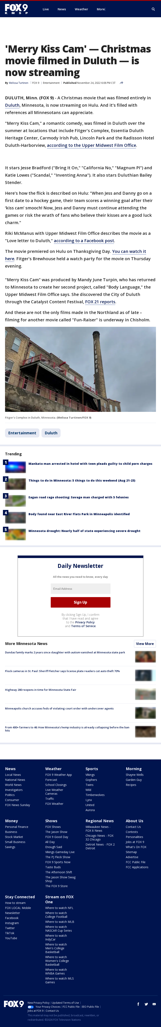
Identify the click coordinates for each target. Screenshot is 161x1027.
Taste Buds (53, 867)
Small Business (15, 842)
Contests (132, 832)
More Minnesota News (26, 643)
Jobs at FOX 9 (135, 842)
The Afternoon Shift (58, 872)
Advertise (132, 857)
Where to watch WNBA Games (56, 971)
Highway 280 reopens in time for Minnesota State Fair (40, 690)
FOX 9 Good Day (56, 837)
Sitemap (131, 852)
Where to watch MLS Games (59, 980)
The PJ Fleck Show (57, 857)
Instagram (12, 923)
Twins (89, 785)
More (101, 9)
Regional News (100, 820)
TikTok (9, 933)
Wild (88, 790)
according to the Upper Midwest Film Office (91, 145)
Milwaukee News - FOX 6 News (98, 829)
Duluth (12, 105)
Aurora (90, 810)
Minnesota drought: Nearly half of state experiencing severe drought (84, 531)
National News (15, 780)
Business (11, 832)
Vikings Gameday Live (60, 852)
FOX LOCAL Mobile (18, 908)
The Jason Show (56, 832)
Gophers (91, 780)
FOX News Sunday (17, 805)
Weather (53, 768)
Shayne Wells (135, 775)
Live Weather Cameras (54, 792)
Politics (10, 795)
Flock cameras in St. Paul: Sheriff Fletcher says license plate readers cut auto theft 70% (62, 671)
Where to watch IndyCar (56, 937)
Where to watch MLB (59, 922)
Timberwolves (95, 795)
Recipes (131, 785)
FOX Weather (54, 804)
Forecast (51, 780)
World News (13, 785)
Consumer (12, 800)
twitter (146, 1004)
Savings (10, 847)
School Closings (56, 785)
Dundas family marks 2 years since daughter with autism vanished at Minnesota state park (65, 652)
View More (145, 643)
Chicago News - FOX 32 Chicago (99, 837)
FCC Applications (137, 867)
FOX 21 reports (100, 302)
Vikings (90, 775)
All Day (50, 842)
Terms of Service (83, 626)
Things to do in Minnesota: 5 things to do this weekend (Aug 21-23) (82, 480)
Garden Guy (134, 780)
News (10, 768)
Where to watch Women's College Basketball (57, 961)
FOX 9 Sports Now (57, 862)
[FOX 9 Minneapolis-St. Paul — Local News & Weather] (19, 9)
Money (11, 820)
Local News (13, 775)
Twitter (10, 928)
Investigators (14, 790)
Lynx (89, 800)
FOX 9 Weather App (58, 775)
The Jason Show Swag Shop (60, 879)
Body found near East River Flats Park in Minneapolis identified (79, 514)
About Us (134, 820)
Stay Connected (20, 896)
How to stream (15, 903)
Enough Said (53, 847)
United (90, 805)
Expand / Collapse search (153, 9)
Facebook (11, 918)
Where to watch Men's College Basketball (56, 948)
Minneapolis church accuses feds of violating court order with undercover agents (59, 708)
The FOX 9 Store (56, 886)
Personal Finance (16, 827)
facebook (138, 1004)
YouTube (11, 938)
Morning (134, 768)
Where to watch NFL (59, 908)
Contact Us (133, 827)
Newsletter (12, 913)
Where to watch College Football (56, 915)
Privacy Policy (85, 622)
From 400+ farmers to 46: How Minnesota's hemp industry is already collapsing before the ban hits (67, 729)
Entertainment (51, 83)
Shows (51, 820)
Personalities (134, 837)
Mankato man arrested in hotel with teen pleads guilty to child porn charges (90, 464)
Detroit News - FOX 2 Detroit (100, 846)
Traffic (49, 799)
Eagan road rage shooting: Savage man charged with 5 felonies (79, 497)
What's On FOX (136, 847)
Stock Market (14, 837)
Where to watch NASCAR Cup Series (58, 928)
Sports (92, 768)
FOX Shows (53, 827)
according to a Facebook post (84, 240)
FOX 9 (35, 83)
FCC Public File (135, 862)
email (154, 1004)
